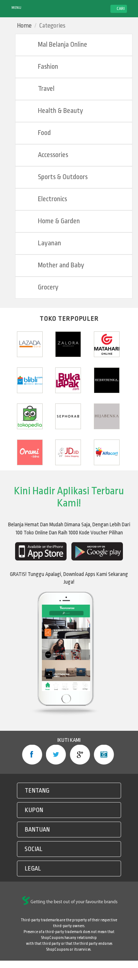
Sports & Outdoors (62, 177)
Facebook (32, 755)
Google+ (80, 755)
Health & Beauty (59, 111)
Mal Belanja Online (61, 45)
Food (43, 133)
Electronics (51, 199)
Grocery (47, 287)
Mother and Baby (60, 265)
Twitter (56, 755)
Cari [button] (120, 8)
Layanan (48, 243)
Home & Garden (58, 221)
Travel (45, 89)
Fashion (47, 67)
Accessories (52, 155)
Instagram (104, 755)
